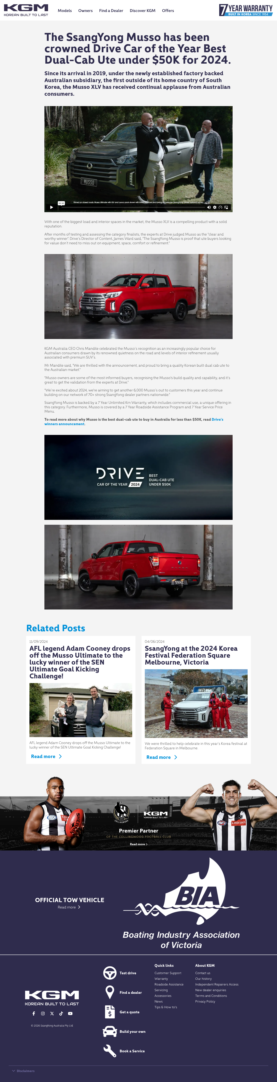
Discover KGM (143, 10)
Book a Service (132, 1050)
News (159, 1001)
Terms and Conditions (211, 995)
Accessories (163, 995)
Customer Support (168, 972)
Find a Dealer (111, 10)
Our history (203, 978)
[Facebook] (33, 1013)
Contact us (202, 972)
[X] (52, 1013)
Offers (168, 10)
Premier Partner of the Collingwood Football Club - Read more (138, 823)
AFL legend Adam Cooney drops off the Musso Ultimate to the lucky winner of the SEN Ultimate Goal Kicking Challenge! (79, 661)
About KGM (205, 965)
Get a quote (130, 1011)
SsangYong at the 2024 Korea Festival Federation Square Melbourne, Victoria (191, 654)
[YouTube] (70, 1013)
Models (65, 10)
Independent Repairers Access (216, 984)
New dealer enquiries (210, 989)
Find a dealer (131, 992)
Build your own (133, 1031)
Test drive (128, 972)
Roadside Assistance (169, 984)
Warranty (161, 978)
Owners (85, 10)
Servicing (161, 989)
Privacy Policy (205, 1001)
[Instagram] (42, 1013)
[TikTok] (61, 1013)
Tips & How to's (166, 1007)
